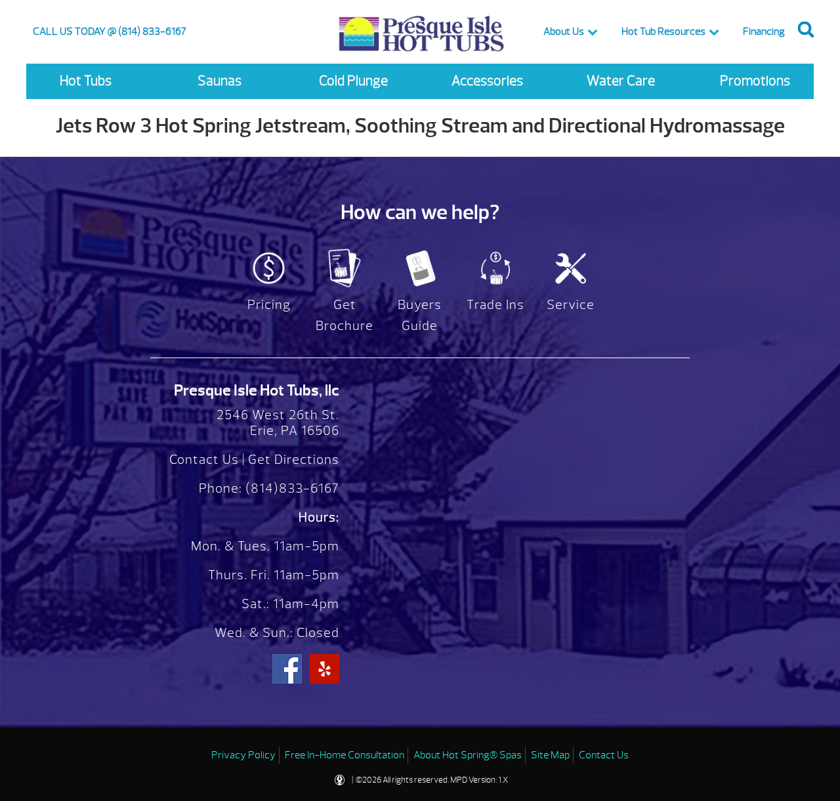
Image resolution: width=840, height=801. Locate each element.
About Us (563, 31)
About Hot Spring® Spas (467, 755)
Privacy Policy (243, 755)
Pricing (269, 305)
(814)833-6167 (290, 488)
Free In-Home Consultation (344, 755)
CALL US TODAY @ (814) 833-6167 (109, 31)
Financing (764, 31)
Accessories (487, 81)
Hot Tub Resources (663, 31)
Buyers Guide (420, 315)
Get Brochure (344, 315)
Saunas (220, 81)
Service (571, 305)
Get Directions (293, 459)
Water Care (621, 81)
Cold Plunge (353, 81)
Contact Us (204, 459)
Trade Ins (495, 305)
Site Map (550, 755)
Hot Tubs (86, 81)
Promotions (755, 81)
